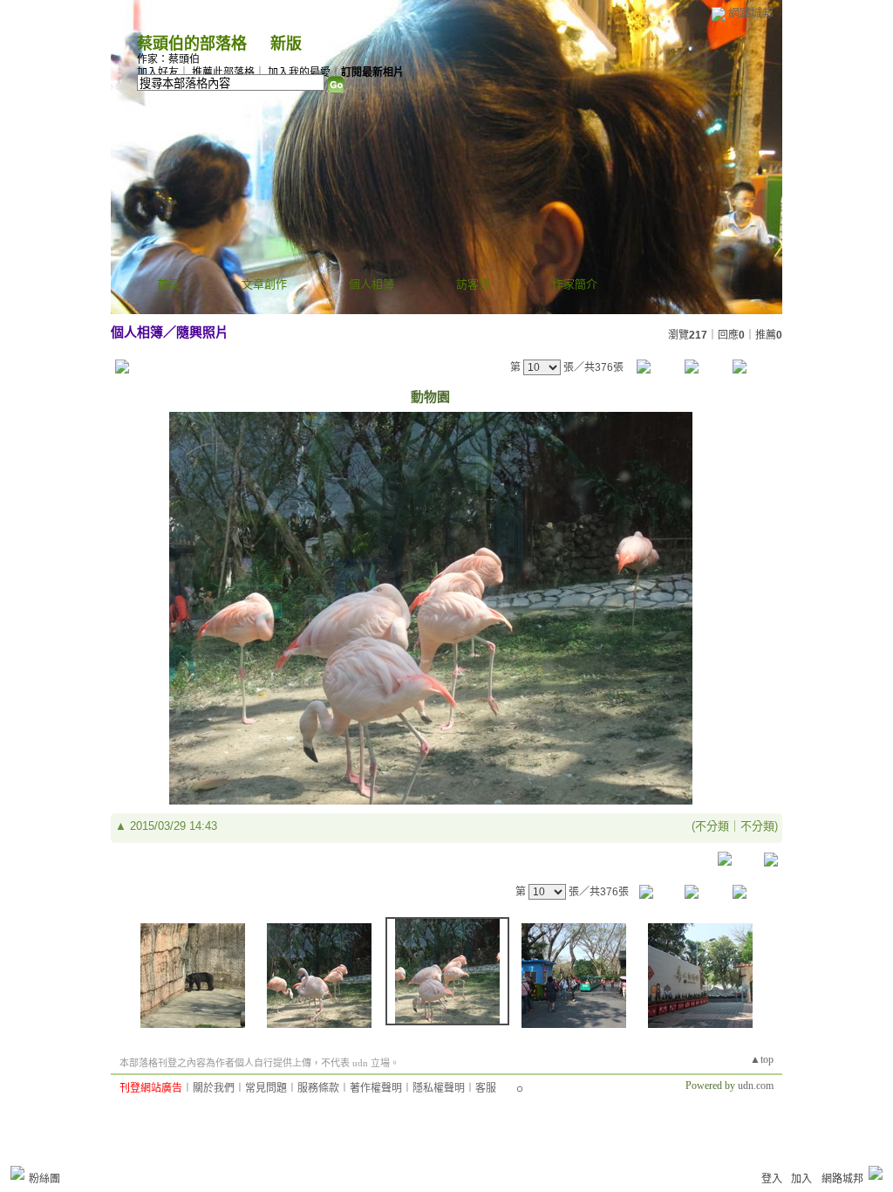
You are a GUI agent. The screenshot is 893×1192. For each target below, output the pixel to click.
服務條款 (318, 1088)
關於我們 (214, 1088)
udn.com (756, 1085)
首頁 (168, 284)
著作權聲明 (376, 1088)
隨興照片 (202, 332)
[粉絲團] (17, 1173)
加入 (801, 1179)
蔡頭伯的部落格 (192, 43)
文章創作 (264, 284)
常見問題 (266, 1088)
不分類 (712, 825)
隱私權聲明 (438, 1088)
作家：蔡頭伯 (168, 59)
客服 (485, 1088)
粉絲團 (44, 1179)
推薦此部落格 (223, 72)
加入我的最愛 (299, 72)
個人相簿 (371, 284)
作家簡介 (574, 284)
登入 (771, 1179)
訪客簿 (473, 284)
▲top (762, 1059)
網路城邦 (751, 12)
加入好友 (158, 72)
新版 (286, 43)
